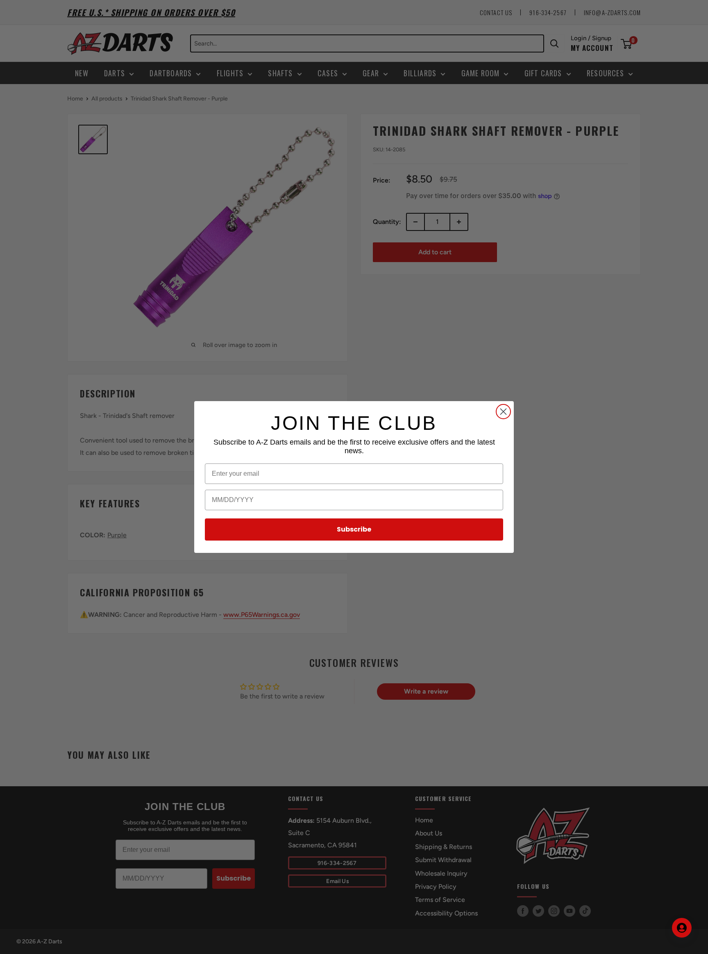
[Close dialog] (503, 411)
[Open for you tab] (682, 928)
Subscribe (354, 529)
